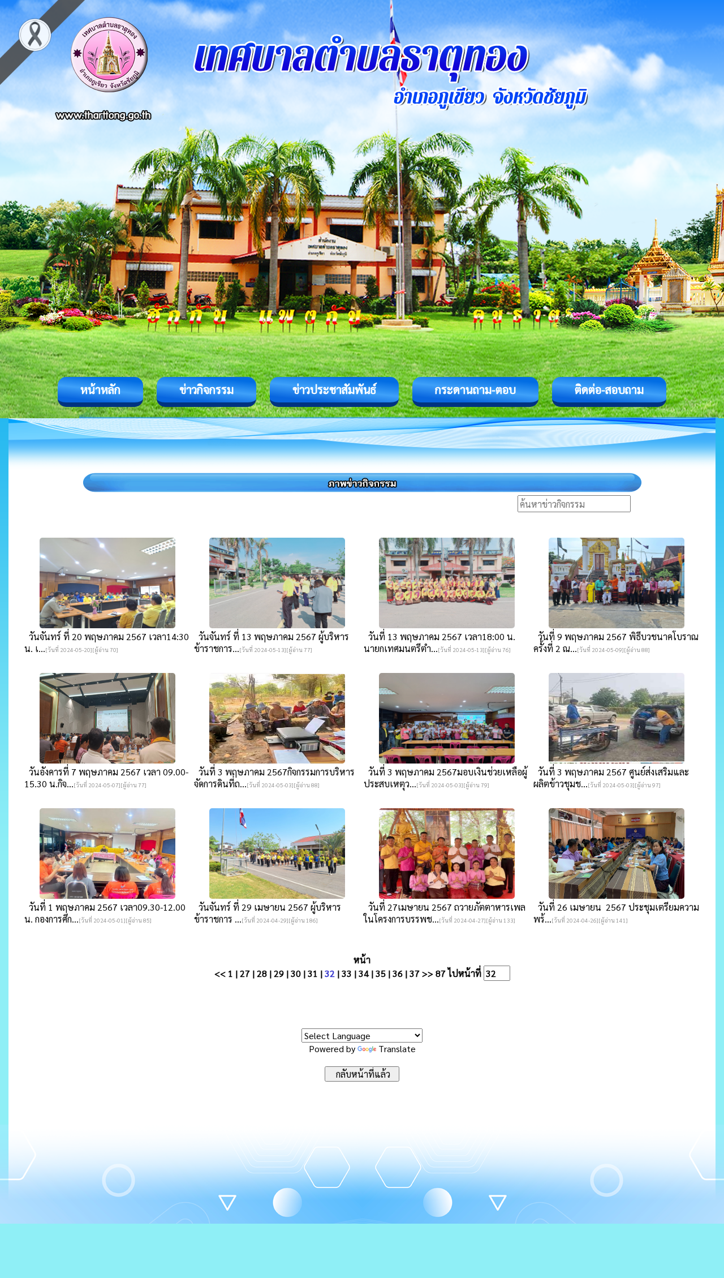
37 (415, 973)
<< (220, 973)
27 (245, 973)
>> (427, 973)
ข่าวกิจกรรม (206, 389)
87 (441, 973)
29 (279, 973)
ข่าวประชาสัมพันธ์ (334, 389)
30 (296, 973)
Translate (397, 1048)
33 (347, 973)
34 (364, 973)
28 (262, 973)
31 (313, 973)
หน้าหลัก (100, 389)
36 (398, 973)
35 (381, 973)
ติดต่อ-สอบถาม (609, 389)
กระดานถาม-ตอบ (475, 389)
